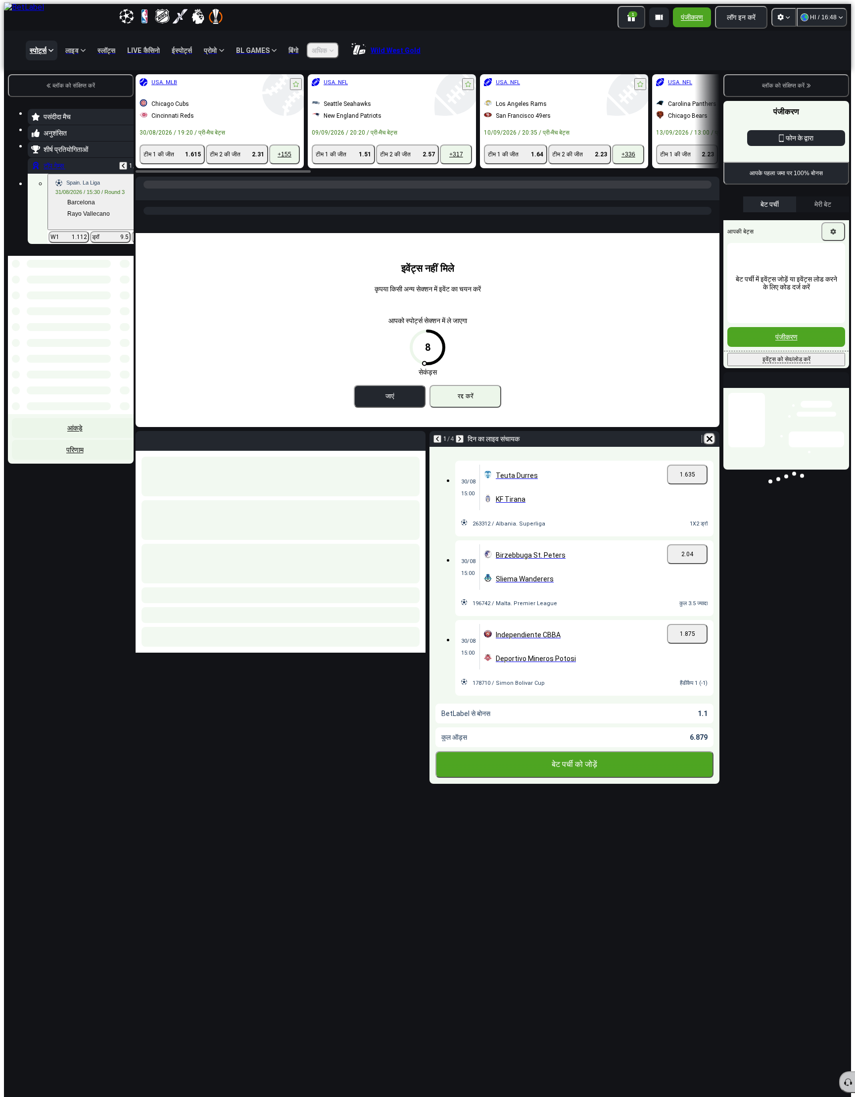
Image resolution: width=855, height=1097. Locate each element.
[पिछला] (123, 166)
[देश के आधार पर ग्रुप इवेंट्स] (125, 306)
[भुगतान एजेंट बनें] (659, 17)
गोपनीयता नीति (748, 237)
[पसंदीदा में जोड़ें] (296, 84)
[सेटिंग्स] (783, 17)
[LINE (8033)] (145, 194)
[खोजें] (710, 194)
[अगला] (460, 439)
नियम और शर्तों (831, 231)
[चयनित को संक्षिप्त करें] (113, 306)
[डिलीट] (709, 439)
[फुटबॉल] (164, 194)
